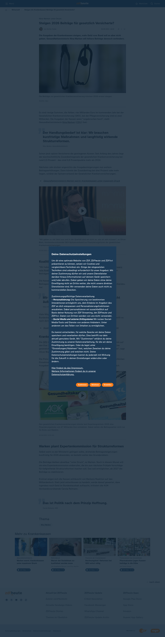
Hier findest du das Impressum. (67, 368)
